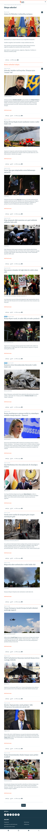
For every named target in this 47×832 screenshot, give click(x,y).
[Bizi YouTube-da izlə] (28, 830)
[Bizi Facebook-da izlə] (8, 830)
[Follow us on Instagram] (8, 815)
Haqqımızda (6, 822)
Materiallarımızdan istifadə (9, 826)
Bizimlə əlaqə (26, 822)
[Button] (7, 60)
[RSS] (16, 815)
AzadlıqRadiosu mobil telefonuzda (10, 824)
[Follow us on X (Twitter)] (10, 815)
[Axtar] (38, 830)
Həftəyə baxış (26, 824)
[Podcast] (18, 815)
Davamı (23, 805)
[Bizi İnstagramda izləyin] (18, 830)
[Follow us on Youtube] (13, 815)
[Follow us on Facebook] (5, 815)
